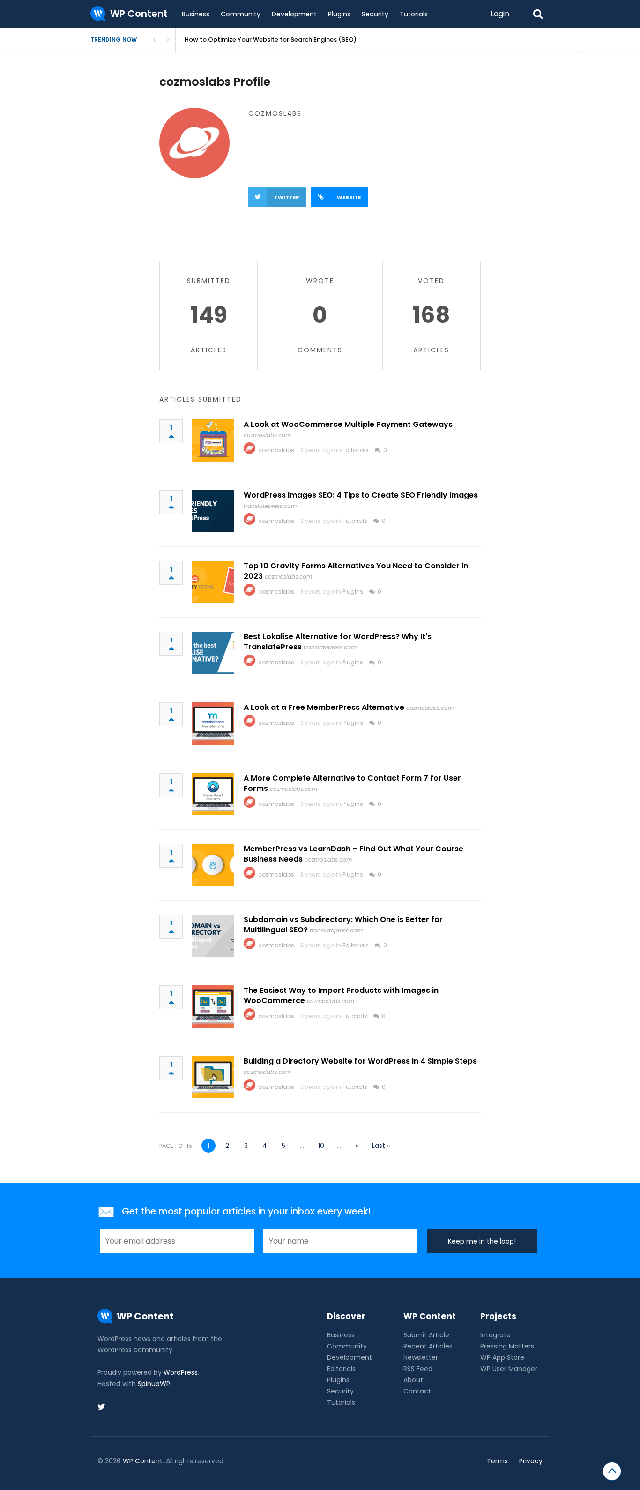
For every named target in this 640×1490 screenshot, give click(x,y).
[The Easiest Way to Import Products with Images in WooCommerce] (213, 1006)
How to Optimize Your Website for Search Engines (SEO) (271, 39)
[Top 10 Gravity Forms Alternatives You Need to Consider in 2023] (213, 582)
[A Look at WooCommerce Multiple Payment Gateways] (213, 440)
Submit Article (426, 1335)
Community (240, 14)
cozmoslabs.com (267, 435)
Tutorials (414, 14)
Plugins (339, 14)
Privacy (531, 1461)
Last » (381, 1145)
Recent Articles (428, 1346)
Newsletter (420, 1357)
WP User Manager (508, 1368)
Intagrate (495, 1335)
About (413, 1380)
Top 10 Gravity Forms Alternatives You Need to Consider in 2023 (356, 570)
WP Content (143, 1461)
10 (321, 1145)
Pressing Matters (507, 1346)
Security (375, 14)
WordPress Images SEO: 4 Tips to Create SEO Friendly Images (361, 495)
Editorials (355, 450)
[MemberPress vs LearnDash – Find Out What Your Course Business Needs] (213, 865)
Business (195, 14)
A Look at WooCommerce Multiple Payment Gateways (348, 424)
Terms (497, 1461)
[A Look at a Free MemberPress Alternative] (213, 723)
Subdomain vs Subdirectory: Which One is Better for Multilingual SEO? (343, 924)
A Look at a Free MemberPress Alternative (324, 707)
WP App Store (502, 1357)
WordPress (181, 1372)
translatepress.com (270, 506)
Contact (417, 1391)
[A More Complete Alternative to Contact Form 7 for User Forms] (213, 794)
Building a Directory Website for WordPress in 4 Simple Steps (360, 1061)
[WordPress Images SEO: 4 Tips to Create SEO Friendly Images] (213, 511)
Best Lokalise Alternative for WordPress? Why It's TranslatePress (338, 641)
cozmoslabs (276, 450)
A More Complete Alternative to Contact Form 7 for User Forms (352, 783)
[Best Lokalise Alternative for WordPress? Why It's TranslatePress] (213, 653)
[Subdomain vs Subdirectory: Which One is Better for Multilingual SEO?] (213, 936)
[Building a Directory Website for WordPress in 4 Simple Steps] (213, 1077)
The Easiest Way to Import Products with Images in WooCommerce (341, 995)
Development (294, 14)
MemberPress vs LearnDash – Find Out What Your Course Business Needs (353, 853)
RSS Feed (417, 1368)
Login (500, 13)
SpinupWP (154, 1383)
